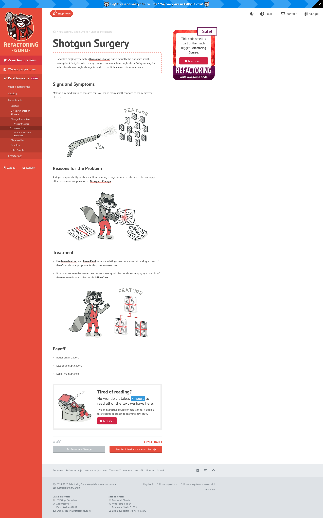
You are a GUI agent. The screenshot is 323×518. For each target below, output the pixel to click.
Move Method (69, 261)
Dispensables (17, 140)
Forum (150, 470)
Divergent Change (99, 59)
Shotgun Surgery (20, 128)
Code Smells (81, 31)
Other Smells (17, 149)
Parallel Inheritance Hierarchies (134, 449)
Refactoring (65, 31)
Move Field (89, 261)
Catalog (12, 93)
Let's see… (108, 421)
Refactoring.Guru (77, 484)
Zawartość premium (22, 60)
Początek (58, 470)
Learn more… (195, 61)
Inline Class (101, 277)
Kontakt (30, 167)
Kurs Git (139, 470)
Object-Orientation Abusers (20, 112)
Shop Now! (64, 13)
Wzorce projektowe (21, 69)
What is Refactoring (19, 86)
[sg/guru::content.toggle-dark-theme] (252, 13)
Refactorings (15, 156)
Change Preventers (101, 31)
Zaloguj (11, 167)
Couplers (15, 145)
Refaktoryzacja (22, 78)
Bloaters (15, 105)
